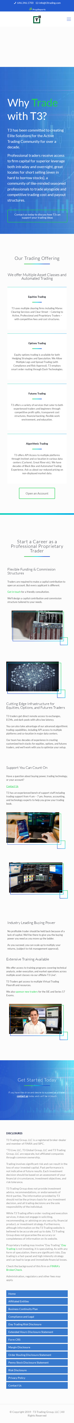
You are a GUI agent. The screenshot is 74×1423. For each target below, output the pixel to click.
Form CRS (14, 1339)
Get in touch (14, 591)
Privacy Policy (16, 1377)
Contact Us (14, 1385)
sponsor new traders (27, 991)
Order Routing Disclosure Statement (29, 1354)
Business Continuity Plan (23, 1309)
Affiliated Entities (18, 1301)
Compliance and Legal (21, 1316)
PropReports (39, 9)
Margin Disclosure (19, 1347)
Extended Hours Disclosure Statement (30, 1332)
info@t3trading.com (50, 2)
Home (12, 1293)
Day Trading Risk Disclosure (24, 1324)
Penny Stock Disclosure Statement (28, 1362)
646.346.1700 (25, 2)
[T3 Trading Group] (37, 19)
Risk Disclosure (17, 1370)
